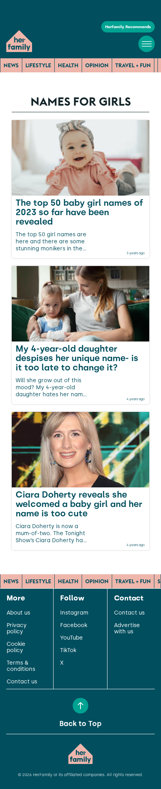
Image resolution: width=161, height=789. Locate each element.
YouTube (71, 638)
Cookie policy (16, 647)
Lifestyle (38, 65)
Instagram (74, 613)
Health (68, 65)
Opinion (97, 65)
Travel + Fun (133, 65)
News (11, 65)
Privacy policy (17, 628)
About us (18, 613)
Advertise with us (127, 628)
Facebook (73, 625)
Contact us (22, 682)
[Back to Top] (80, 706)
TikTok (68, 650)
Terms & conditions (21, 666)
